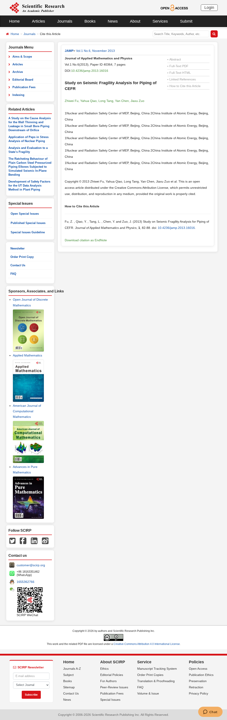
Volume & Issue (148, 693)
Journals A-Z (72, 668)
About (135, 21)
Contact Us (17, 265)
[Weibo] (45, 540)
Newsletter (17, 248)
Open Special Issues (25, 213)
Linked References (181, 79)
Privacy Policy (198, 693)
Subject (68, 675)
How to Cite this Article (184, 86)
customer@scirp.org (31, 565)
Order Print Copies (150, 675)
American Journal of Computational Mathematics (27, 411)
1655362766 (25, 582)
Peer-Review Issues (114, 687)
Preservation (198, 681)
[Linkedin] (34, 540)
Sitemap (69, 687)
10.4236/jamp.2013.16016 (89, 70)
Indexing (18, 95)
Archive (17, 72)
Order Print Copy (22, 257)
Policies (196, 662)
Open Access (198, 668)
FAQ (13, 273)
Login (209, 7)
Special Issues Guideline (28, 232)
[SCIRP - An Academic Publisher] (37, 7)
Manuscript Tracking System (157, 668)
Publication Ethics (201, 675)
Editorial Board (22, 79)
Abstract (174, 59)
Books (90, 21)
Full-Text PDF (177, 66)
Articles (38, 21)
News (113, 21)
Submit (186, 21)
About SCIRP (112, 662)
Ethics (104, 668)
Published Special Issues (28, 223)
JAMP (69, 51)
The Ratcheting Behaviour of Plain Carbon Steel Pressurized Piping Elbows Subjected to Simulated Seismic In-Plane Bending (29, 166)
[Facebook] (23, 540)
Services (160, 21)
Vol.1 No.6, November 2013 (95, 51)
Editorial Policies (111, 675)
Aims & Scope (22, 56)
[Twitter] (12, 540)
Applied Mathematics (27, 355)
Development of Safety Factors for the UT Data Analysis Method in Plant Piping (29, 185)
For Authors (108, 681)
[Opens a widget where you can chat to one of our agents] (210, 712)
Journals (64, 21)
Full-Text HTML (179, 72)
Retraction (196, 687)
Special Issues (110, 699)
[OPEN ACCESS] (174, 7)
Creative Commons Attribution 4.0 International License (147, 644)
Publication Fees (23, 87)
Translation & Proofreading (156, 681)
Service (144, 662)
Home (14, 21)
